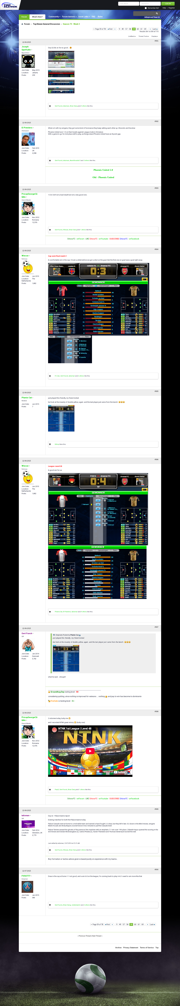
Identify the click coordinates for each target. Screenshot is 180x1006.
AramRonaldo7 (75, 160)
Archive (118, 948)
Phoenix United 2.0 (103, 170)
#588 (156, 711)
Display (154, 36)
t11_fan (57, 376)
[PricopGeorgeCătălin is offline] (28, 208)
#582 (156, 121)
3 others (84, 106)
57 (126, 29)
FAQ (93, 17)
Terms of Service (147, 948)
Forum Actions (68, 17)
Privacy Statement (130, 948)
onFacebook (134, 239)
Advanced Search (152, 17)
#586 (156, 459)
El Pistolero (67, 612)
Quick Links (83, 17)
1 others (83, 230)
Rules (100, 17)
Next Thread (96, 936)
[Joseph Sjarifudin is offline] (28, 61)
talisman (66, 106)
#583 (156, 188)
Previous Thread (85, 936)
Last (154, 29)
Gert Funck (58, 106)
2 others (83, 850)
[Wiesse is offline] (28, 267)
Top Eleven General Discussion (46, 24)
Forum (24, 17)
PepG (57, 789)
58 (130, 29)
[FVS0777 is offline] (27, 887)
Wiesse (65, 230)
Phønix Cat (58, 612)
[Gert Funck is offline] (28, 644)
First (110, 29)
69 (145, 29)
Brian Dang (74, 106)
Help (164, 8)
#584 (156, 249)
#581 (156, 41)
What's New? (37, 17)
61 (141, 29)
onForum (80, 239)
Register (172, 8)
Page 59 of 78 (100, 29)
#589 (156, 809)
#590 (156, 870)
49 (123, 29)
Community (54, 17)
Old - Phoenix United (103, 177)
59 (134, 29)
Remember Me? (153, 8)
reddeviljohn (76, 905)
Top (157, 948)
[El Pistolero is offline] (28, 139)
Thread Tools (143, 36)
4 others (84, 612)
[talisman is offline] (28, 824)
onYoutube (103, 239)
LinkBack (131, 36)
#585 (156, 391)
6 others (81, 376)
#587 (156, 627)
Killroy (57, 444)
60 (138, 29)
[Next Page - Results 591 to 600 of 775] (150, 29)
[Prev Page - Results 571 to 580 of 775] (115, 29)
